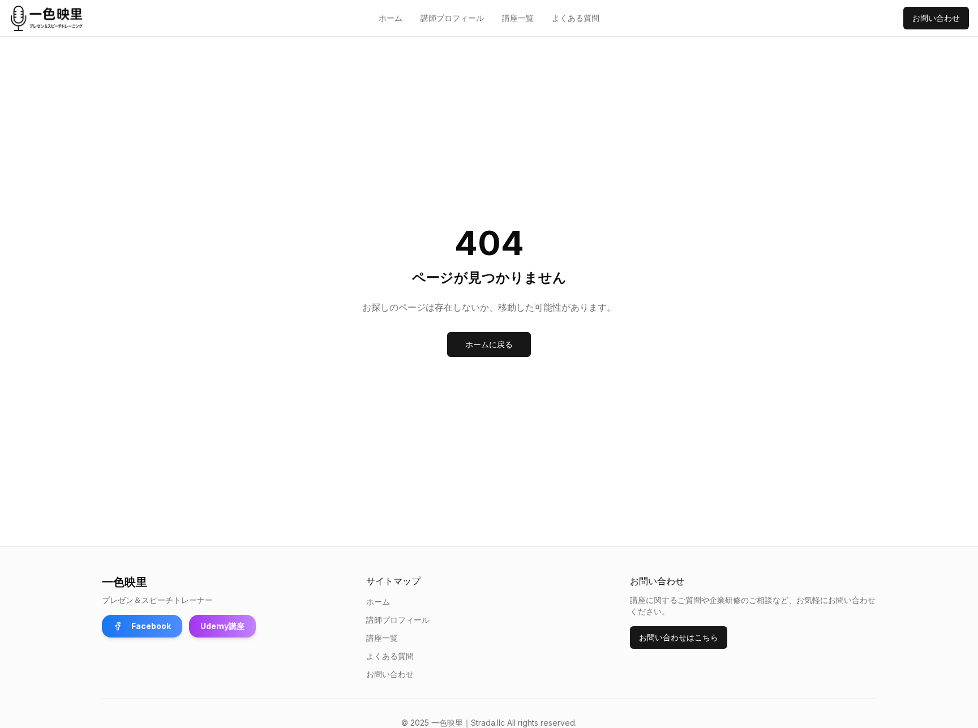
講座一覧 (518, 18)
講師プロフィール (452, 18)
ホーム (390, 18)
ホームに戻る (489, 344)
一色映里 (124, 582)
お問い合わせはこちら (678, 637)
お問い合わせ (936, 18)
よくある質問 (575, 18)
